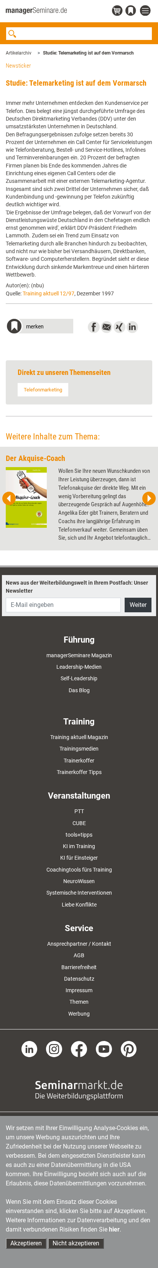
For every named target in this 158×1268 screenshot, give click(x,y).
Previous (9, 498)
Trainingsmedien (79, 749)
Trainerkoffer (79, 760)
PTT (79, 811)
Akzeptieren (26, 1243)
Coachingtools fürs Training (79, 870)
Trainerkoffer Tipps (79, 772)
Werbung (79, 1014)
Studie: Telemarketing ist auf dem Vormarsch (88, 53)
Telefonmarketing (43, 390)
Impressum (79, 990)
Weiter (138, 604)
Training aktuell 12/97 (48, 293)
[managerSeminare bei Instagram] (54, 1049)
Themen (79, 1002)
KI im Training (79, 846)
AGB (79, 955)
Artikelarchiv (18, 53)
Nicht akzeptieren (76, 1243)
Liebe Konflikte (79, 905)
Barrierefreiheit (79, 967)
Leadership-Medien (79, 667)
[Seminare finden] (79, 1089)
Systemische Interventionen (79, 893)
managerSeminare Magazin (79, 655)
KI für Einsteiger (79, 858)
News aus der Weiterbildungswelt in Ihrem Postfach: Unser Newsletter (77, 586)
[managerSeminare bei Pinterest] (129, 1049)
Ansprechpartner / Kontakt (79, 944)
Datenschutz (79, 979)
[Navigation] (146, 11)
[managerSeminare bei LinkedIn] (29, 1049)
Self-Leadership (79, 678)
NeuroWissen (79, 881)
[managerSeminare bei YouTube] (104, 1049)
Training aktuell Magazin (79, 737)
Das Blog (79, 690)
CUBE (79, 823)
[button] (39, 327)
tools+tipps (79, 835)
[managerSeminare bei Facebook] (79, 1049)
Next (149, 498)
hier (114, 1229)
